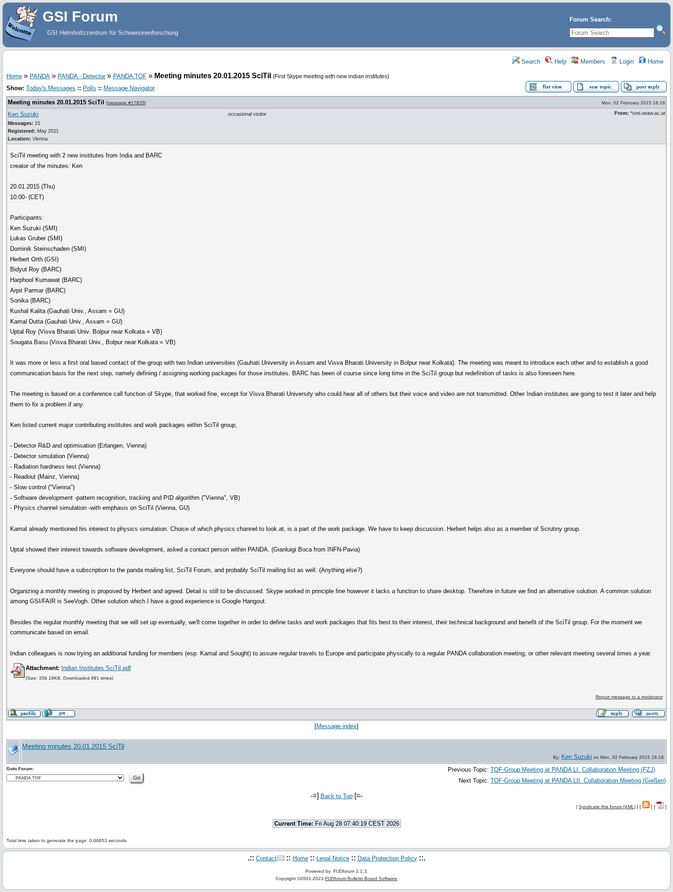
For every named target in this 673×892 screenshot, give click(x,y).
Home (654, 61)
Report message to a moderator (629, 696)
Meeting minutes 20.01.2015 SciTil (56, 102)
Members (592, 61)
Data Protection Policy (387, 858)
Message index (336, 726)
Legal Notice (332, 858)
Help (559, 61)
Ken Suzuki (23, 114)
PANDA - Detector (81, 76)
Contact (266, 858)
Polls (89, 88)
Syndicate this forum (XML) (607, 806)
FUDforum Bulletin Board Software (361, 878)
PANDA (40, 76)
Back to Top (336, 796)
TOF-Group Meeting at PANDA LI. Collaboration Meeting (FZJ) (572, 769)
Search (530, 61)
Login (626, 61)
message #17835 (126, 102)
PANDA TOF (130, 76)
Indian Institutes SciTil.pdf (96, 668)
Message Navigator (129, 88)
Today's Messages (51, 88)
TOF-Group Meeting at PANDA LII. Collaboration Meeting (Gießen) (578, 780)
